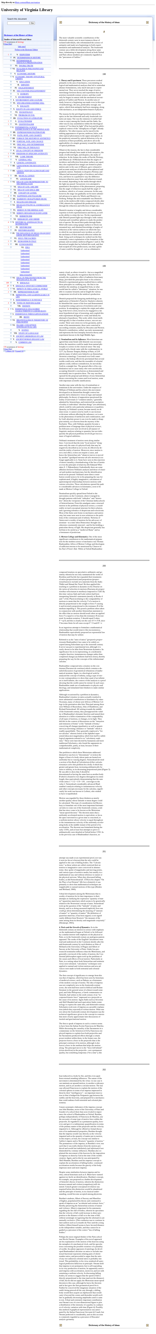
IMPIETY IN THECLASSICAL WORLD (32, 289)
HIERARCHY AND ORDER (28, 219)
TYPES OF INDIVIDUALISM (28, 303)
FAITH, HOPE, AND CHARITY (29, 135)
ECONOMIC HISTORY (26, 74)
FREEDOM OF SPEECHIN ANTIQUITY (32, 154)
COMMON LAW (25, 342)
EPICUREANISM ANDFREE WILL (30, 103)
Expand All (19, 351)
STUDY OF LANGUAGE (29, 333)
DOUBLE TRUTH (26, 66)
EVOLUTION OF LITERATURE (29, 118)
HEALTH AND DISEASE (26, 202)
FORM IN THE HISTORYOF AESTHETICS (33, 139)
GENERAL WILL (25, 160)
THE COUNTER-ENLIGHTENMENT (31, 91)
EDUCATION (24, 82)
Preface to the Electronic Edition (26, 50)
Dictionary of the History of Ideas (18, 35)
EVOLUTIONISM (25, 121)
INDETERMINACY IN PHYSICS (29, 300)
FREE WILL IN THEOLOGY (29, 148)
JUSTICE (25, 330)
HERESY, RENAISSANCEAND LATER (32, 213)
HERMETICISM (26, 216)
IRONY (27, 317)
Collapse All (9, 351)
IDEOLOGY (25, 283)
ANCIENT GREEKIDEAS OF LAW (29, 336)
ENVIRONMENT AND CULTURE (29, 100)
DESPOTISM (25, 55)
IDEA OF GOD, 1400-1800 (28, 187)
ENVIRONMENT (25, 97)
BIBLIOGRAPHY (26, 275)
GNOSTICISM (25, 179)
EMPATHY (25, 85)
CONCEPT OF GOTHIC (27, 193)
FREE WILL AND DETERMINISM (30, 145)
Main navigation (33, 2)
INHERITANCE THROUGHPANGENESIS (31, 314)
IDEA (27, 247)
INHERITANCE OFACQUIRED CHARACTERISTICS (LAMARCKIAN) (30, 310)
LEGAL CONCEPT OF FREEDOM (29, 151)
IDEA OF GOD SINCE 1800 (28, 190)
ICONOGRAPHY (26, 244)
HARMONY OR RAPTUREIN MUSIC (32, 199)
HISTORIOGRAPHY (26, 230)
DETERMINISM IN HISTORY (29, 58)
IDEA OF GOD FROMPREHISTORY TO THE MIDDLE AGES (32, 183)
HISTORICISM (25, 227)
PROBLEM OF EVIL (27, 115)
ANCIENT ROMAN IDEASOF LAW (30, 339)
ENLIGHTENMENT (26, 88)
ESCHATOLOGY (26, 112)
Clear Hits (7, 44)
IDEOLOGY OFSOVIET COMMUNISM (31, 286)
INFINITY (26, 306)
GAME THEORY (26, 157)
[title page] (22, 47)
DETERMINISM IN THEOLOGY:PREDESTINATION (29, 62)
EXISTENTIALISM (26, 124)
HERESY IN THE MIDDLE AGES (30, 210)
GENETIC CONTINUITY (26, 163)
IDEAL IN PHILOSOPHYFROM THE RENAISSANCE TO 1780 (31, 279)
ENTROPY (24, 94)
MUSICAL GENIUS (26, 176)
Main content (20, 2)
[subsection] (25, 251)
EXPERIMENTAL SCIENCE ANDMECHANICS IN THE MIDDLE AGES (32, 128)
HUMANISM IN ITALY (27, 241)
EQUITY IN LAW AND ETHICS (28, 109)
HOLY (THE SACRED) (27, 238)
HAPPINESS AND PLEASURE (29, 196)
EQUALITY (24, 106)
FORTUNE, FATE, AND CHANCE (30, 142)
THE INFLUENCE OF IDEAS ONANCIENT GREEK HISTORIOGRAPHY (33, 234)
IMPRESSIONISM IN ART (28, 292)
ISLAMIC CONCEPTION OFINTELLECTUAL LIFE (26, 326)
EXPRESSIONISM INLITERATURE (31, 132)
